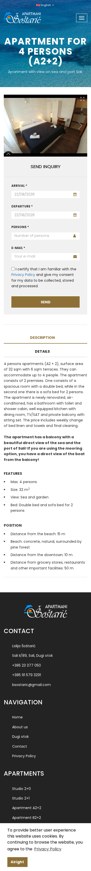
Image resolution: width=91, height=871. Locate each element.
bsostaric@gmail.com (31, 684)
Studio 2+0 (21, 788)
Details (42, 351)
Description (42, 337)
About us (20, 727)
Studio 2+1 (21, 798)
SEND (46, 302)
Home (17, 717)
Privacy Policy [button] (47, 849)
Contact (19, 746)
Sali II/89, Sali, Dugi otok (32, 655)
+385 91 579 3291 (26, 674)
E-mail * (18, 248)
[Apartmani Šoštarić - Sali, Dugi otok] (28, 16)
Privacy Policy (23, 274)
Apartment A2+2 (26, 807)
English (46, 5)
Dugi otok (20, 736)
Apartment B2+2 (26, 817)
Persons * (20, 227)
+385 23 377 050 (26, 665)
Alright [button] (17, 861)
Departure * (22, 206)
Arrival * (19, 186)
